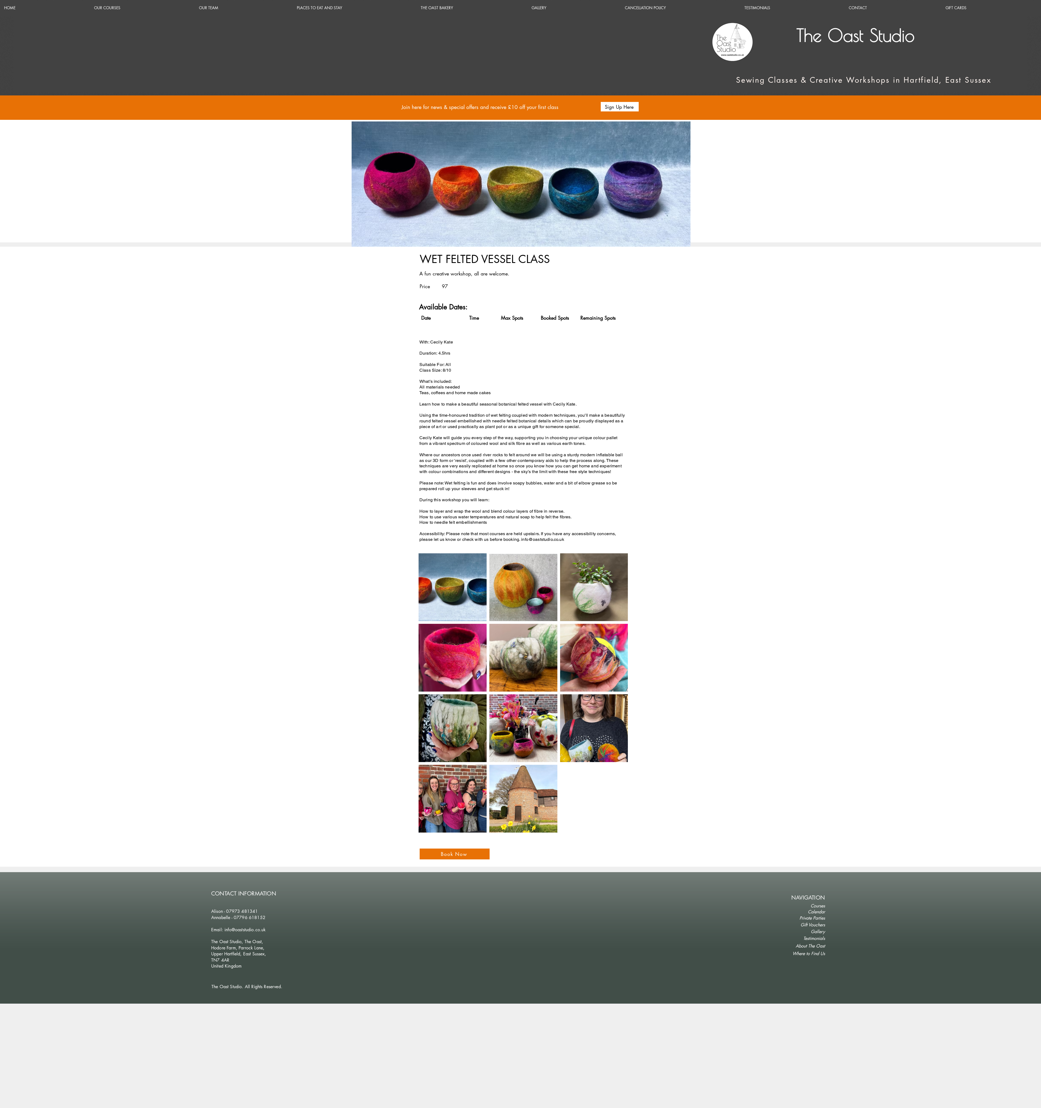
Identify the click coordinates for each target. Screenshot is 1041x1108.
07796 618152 (249, 917)
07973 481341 (242, 911)
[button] (620, 106)
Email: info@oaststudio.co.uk (238, 930)
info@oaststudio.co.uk (542, 539)
